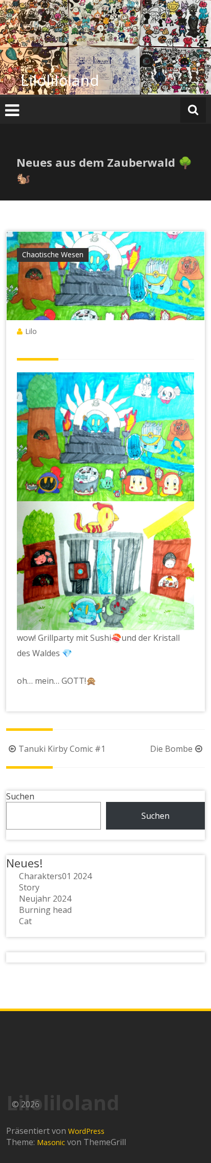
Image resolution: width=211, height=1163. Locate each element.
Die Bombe (171, 748)
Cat (25, 921)
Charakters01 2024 (55, 876)
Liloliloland (59, 80)
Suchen (20, 796)
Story (29, 887)
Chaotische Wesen (52, 254)
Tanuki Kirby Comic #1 (62, 748)
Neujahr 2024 (45, 898)
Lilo (31, 331)
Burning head (45, 909)
